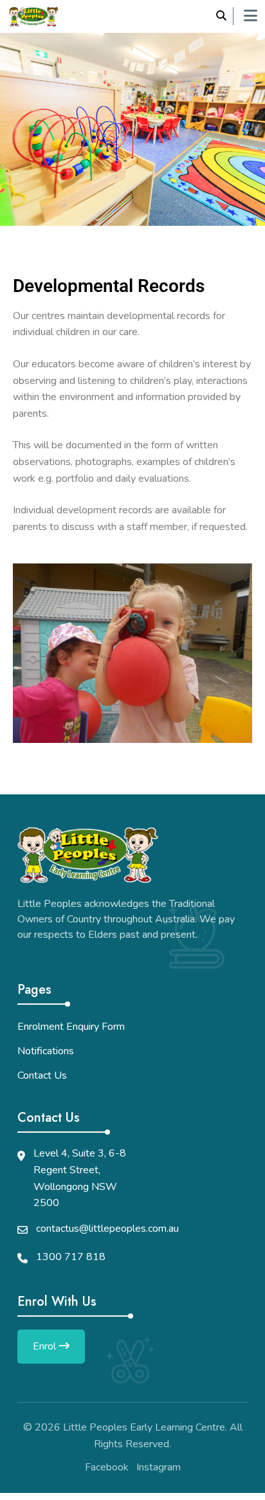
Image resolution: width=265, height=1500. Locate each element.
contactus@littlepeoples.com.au (107, 1228)
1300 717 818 (70, 1257)
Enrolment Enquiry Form (71, 1027)
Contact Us (42, 1075)
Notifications (45, 1051)
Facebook (107, 1467)
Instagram (158, 1467)
